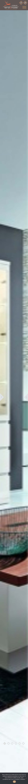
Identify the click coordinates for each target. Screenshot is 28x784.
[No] (26, 778)
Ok (14, 781)
